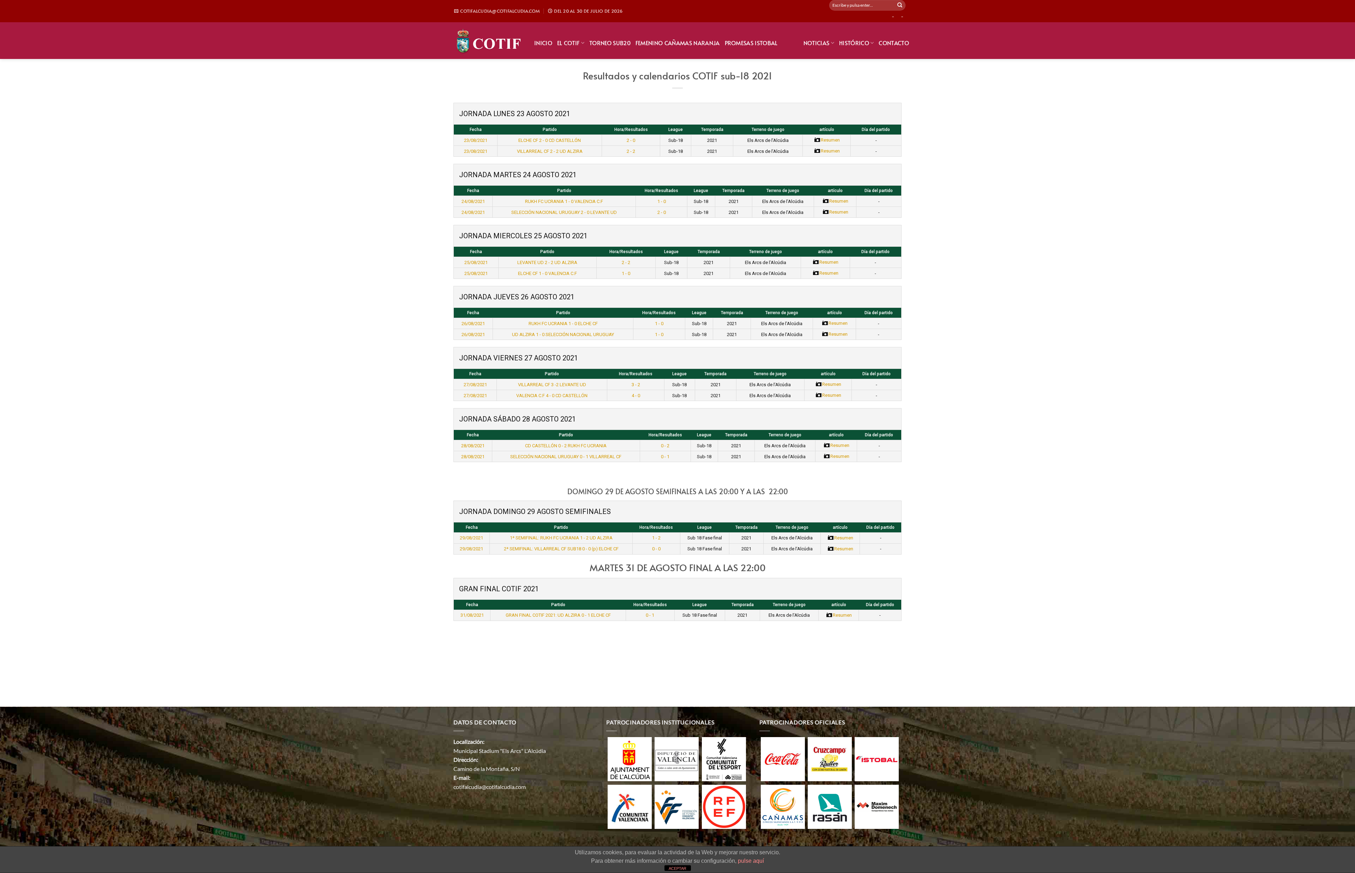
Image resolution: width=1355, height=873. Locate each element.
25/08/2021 (476, 262)
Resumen (830, 140)
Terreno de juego (768, 129)
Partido (550, 129)
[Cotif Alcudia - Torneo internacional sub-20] (488, 40)
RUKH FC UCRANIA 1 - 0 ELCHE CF (563, 323)
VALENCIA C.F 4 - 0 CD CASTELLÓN (552, 395)
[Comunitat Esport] (724, 758)
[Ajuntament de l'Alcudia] (630, 758)
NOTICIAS (816, 43)
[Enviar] (900, 5)
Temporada (712, 129)
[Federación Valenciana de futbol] (677, 806)
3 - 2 (636, 384)
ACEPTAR (677, 868)
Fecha (476, 129)
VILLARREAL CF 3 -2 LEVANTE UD (552, 384)
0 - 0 (656, 548)
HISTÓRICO (854, 43)
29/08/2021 (471, 537)
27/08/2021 (475, 384)
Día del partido (876, 129)
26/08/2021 (473, 323)
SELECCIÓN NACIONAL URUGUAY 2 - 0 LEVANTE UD (564, 212)
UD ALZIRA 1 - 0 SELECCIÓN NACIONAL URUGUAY (563, 334)
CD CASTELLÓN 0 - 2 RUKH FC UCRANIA (566, 445)
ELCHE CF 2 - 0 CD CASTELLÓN (549, 140)
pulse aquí (751, 861)
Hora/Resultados (631, 129)
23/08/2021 (475, 140)
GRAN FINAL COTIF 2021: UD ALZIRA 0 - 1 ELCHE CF (558, 615)
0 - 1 (665, 456)
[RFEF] (724, 806)
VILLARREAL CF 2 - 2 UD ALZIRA (550, 151)
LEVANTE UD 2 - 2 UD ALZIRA (547, 262)
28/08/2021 (472, 445)
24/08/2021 (473, 201)
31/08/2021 (472, 615)
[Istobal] (877, 758)
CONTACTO (894, 43)
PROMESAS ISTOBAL (751, 43)
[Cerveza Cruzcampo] (830, 758)
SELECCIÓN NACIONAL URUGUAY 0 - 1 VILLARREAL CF (565, 456)
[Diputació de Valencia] (677, 758)
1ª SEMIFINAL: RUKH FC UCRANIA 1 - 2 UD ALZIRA (561, 537)
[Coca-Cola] (783, 758)
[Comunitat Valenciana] (630, 806)
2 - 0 (631, 140)
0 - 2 (665, 445)
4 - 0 (636, 395)
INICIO (543, 43)
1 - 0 (661, 201)
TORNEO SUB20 (610, 43)
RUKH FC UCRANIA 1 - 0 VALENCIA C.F (564, 201)
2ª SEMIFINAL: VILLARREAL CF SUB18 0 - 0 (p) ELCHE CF (561, 548)
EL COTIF (568, 43)
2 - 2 (631, 151)
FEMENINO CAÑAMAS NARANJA (678, 43)
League (675, 129)
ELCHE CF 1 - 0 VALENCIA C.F (547, 273)
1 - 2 (656, 537)
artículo (826, 129)
